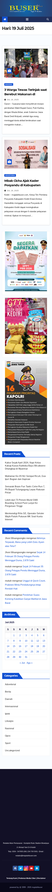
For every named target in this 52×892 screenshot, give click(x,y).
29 (14, 657)
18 (32, 646)
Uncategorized (12, 750)
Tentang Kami (11, 878)
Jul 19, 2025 (13, 100)
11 (32, 641)
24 (26, 651)
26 (37, 651)
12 (37, 641)
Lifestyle (9, 721)
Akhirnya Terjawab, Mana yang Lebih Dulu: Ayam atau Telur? (25, 542)
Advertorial (10, 175)
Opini (7, 736)
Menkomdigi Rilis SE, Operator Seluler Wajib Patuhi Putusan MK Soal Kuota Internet (24, 516)
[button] (48, 19)
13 (44, 641)
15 (14, 646)
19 (37, 646)
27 (44, 651)
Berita (8, 692)
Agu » (29, 663)
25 (32, 651)
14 (8, 646)
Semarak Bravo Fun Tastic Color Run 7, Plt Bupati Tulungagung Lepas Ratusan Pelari (25, 489)
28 (8, 657)
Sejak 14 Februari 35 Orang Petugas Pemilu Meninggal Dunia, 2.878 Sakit (25, 556)
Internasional (11, 706)
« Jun (22, 663)
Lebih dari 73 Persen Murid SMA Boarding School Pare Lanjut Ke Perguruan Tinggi (21, 503)
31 (26, 657)
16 (20, 646)
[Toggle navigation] (27, 19)
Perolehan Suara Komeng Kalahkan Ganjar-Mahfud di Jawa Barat (26, 599)
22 (14, 651)
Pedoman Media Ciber (27, 878)
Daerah (8, 699)
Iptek (7, 714)
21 (8, 651)
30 (20, 657)
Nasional (8, 84)
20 (44, 646)
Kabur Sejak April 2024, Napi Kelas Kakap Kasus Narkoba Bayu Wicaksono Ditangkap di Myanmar (25, 465)
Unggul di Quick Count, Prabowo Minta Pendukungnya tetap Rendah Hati (25, 585)
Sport (7, 743)
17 (26, 646)
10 (26, 641)
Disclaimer (41, 878)
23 (20, 651)
